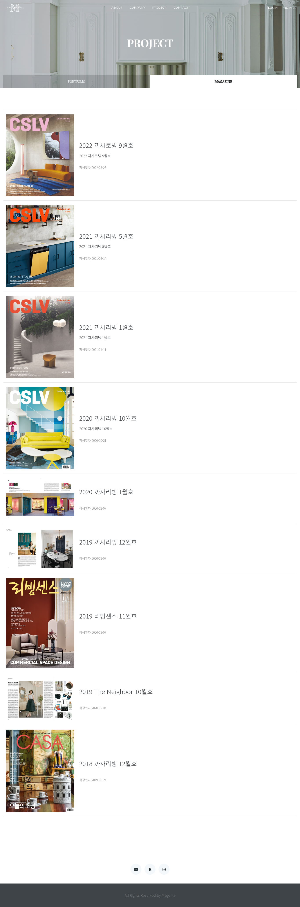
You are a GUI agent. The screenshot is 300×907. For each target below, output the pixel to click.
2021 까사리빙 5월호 (95, 246)
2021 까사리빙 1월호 (95, 337)
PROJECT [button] (159, 7)
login (273, 7)
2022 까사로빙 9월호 (95, 155)
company (137, 7)
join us (290, 7)
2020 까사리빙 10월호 (96, 428)
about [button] (117, 7)
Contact (181, 7)
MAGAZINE (223, 81)
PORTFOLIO (76, 81)
